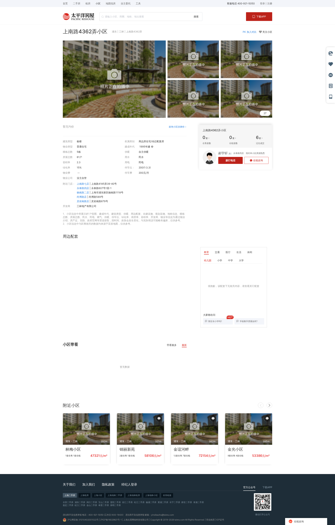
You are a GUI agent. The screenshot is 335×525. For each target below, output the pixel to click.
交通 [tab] (217, 252)
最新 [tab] (184, 344)
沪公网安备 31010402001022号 (83, 519)
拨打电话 (230, 160)
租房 (87, 3)
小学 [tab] (219, 260)
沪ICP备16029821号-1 (111, 519)
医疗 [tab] (228, 252)
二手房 (76, 3)
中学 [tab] (230, 260)
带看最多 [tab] (172, 344)
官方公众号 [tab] (249, 487)
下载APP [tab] (267, 487)
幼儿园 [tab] (207, 260)
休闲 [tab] (249, 252)
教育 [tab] (206, 252)
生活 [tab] (238, 252)
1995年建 (145, 146)
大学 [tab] (241, 260)
